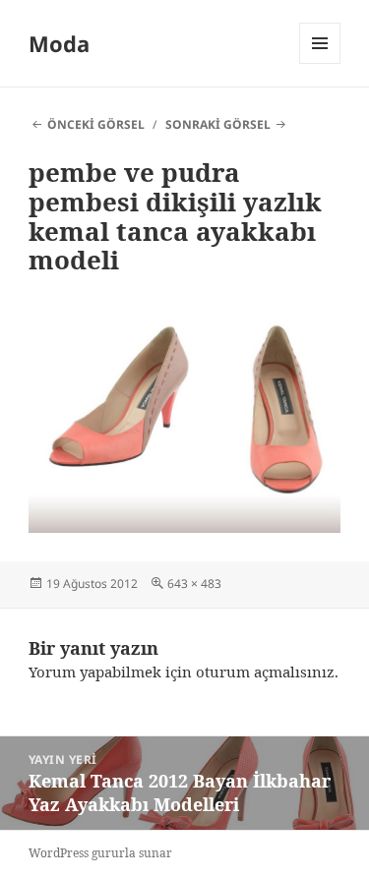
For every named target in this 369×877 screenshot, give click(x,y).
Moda (59, 43)
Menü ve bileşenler (320, 63)
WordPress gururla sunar (100, 853)
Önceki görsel (96, 124)
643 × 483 (194, 583)
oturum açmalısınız (265, 671)
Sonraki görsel (218, 124)
